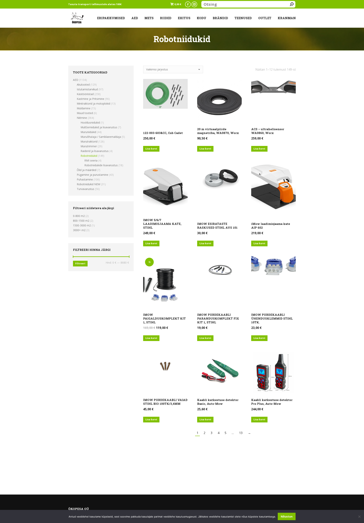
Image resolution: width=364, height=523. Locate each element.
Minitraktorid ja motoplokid (93, 103)
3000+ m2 (79, 230)
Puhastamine (85, 179)
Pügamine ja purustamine (92, 174)
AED (75, 80)
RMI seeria (90, 160)
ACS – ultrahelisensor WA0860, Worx (267, 131)
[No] (359, 516)
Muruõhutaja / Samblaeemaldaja (101, 137)
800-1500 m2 (81, 220)
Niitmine (82, 118)
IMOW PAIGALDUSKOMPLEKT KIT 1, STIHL (164, 318)
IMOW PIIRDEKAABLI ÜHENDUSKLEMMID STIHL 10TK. (272, 318)
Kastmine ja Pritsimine (90, 99)
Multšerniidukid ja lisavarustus (99, 127)
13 (240, 433)
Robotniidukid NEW (88, 184)
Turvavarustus (85, 189)
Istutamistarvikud (87, 89)
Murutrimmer (89, 146)
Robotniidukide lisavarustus (101, 165)
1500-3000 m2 (82, 225)
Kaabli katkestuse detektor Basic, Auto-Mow (217, 402)
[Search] (291, 4)
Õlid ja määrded (86, 170)
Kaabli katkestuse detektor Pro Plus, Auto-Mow (272, 402)
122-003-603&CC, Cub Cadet (163, 133)
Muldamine (83, 108)
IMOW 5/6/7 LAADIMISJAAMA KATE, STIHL (162, 223)
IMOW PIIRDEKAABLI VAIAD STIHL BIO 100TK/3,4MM (165, 402)
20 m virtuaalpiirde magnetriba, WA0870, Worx (218, 131)
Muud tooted (85, 113)
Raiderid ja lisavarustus (95, 151)
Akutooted (83, 84)
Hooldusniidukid (90, 122)
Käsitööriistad (85, 94)
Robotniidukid (89, 156)
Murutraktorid (89, 141)
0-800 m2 (79, 216)
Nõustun (287, 516)
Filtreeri (80, 263)
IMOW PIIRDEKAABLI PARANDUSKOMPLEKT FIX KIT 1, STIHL (218, 318)
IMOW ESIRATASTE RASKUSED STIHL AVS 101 (217, 225)
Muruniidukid (88, 132)
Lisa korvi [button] (151, 148)
